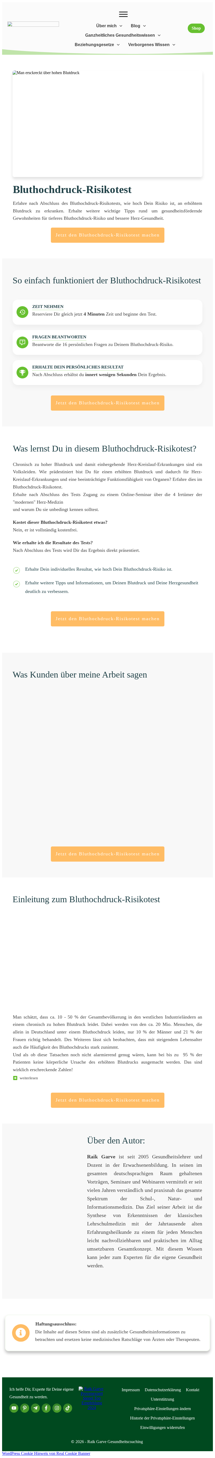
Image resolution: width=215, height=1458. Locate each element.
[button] (162, 1409)
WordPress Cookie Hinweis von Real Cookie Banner (46, 1453)
